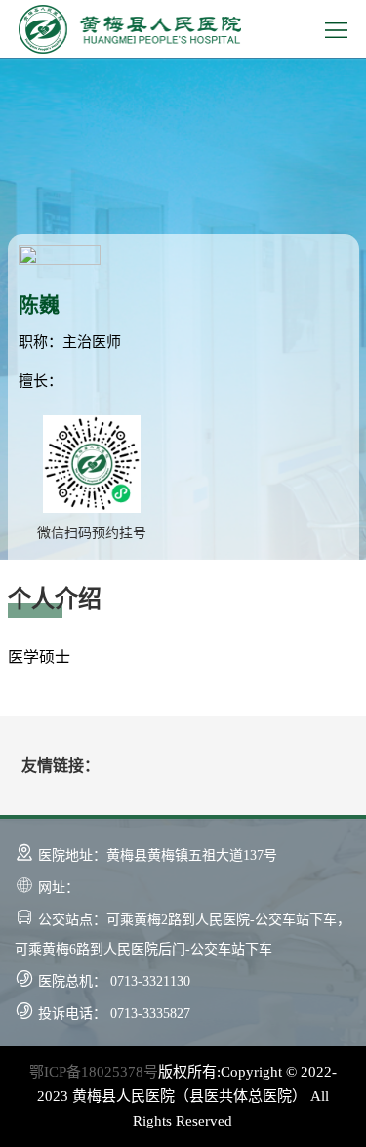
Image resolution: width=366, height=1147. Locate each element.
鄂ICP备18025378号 (93, 1072)
